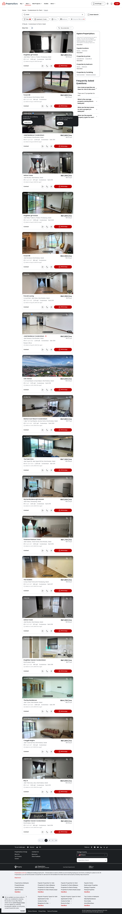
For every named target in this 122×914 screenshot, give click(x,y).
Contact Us (35, 852)
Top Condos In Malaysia (91, 896)
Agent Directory (19, 889)
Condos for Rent (65, 901)
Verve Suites (87, 901)
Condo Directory (19, 887)
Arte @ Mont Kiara (89, 903)
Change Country (82, 852)
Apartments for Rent (66, 898)
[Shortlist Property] (70, 33)
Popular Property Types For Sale (47, 896)
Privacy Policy (21, 902)
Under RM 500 (80, 58)
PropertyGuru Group (21, 852)
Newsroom (35, 854)
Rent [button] (27, 3)
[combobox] (53, 14)
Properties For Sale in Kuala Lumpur (47, 889)
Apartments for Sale (43, 898)
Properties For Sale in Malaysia (46, 885)
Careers (17, 858)
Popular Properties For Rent (69, 883)
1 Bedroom (84, 66)
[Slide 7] (51, 211)
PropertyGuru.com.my (20, 872)
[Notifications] (111, 3)
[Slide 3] (46, 171)
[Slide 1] (44, 50)
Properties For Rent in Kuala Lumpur (71, 889)
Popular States (88, 883)
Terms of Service (32, 911)
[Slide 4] (48, 50)
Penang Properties (89, 889)
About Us (17, 854)
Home (24, 10)
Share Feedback (36, 856)
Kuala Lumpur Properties (91, 885)
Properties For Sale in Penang (46, 887)
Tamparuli (84, 50)
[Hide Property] (67, 33)
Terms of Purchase (52, 911)
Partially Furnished (91, 74)
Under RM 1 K (88, 58)
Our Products (18, 856)
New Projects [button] (36, 3)
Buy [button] (21, 3)
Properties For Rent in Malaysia (69, 885)
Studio (78, 66)
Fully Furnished (81, 74)
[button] (42, 117)
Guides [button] (46, 3)
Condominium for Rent (35, 10)
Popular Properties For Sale (46, 883)
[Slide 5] (49, 50)
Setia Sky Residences (90, 898)
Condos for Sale (42, 901)
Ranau (78, 50)
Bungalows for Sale (43, 903)
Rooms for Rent (65, 903)
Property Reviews (19, 885)
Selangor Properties (89, 887)
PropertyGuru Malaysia (22, 883)
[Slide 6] (50, 171)
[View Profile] (27, 33)
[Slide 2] (45, 50)
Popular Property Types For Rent (71, 896)
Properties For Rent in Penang (69, 887)
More (52, 3)
